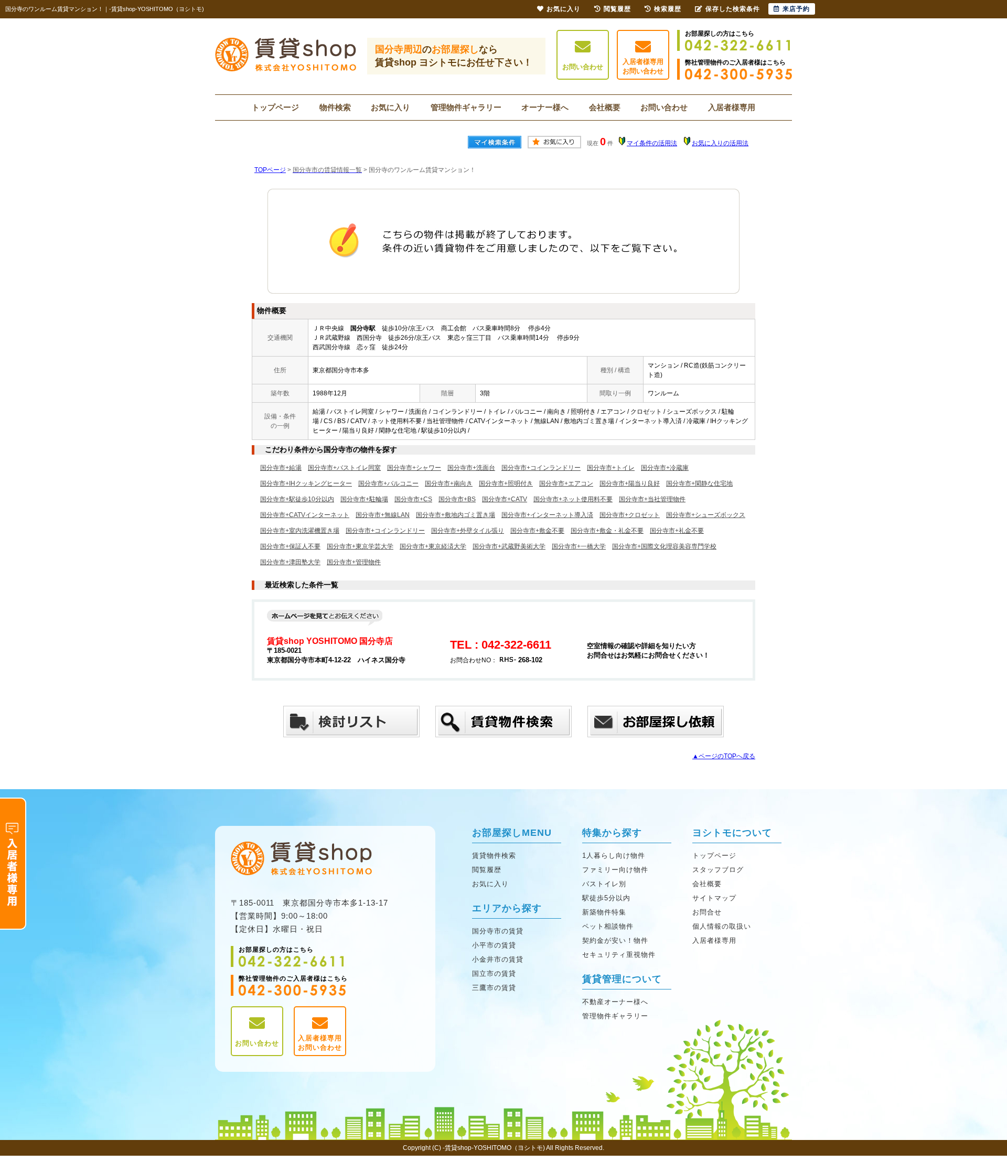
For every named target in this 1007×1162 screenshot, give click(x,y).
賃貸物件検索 (494, 855)
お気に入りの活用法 (720, 143)
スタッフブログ (718, 870)
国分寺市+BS (457, 499)
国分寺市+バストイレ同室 (344, 467)
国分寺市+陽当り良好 (629, 483)
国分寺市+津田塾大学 (290, 562)
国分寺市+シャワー (414, 467)
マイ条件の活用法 (652, 143)
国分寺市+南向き (449, 483)
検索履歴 (667, 9)
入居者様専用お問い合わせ (643, 66)
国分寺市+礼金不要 (677, 530)
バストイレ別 (604, 884)
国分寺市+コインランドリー (541, 467)
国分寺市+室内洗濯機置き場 (299, 530)
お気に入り (390, 107)
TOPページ (270, 170)
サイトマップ (714, 898)
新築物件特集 (604, 912)
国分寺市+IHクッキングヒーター (306, 483)
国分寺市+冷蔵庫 (665, 467)
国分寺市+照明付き (506, 483)
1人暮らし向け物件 (613, 855)
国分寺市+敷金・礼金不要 (607, 530)
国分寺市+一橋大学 (579, 546)
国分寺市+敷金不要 (537, 530)
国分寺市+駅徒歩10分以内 (297, 499)
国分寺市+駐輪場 (364, 499)
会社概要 (604, 107)
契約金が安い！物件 (615, 940)
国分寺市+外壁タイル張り (467, 530)
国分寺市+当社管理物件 (652, 499)
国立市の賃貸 (494, 973)
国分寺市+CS (413, 499)
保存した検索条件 (732, 9)
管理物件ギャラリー (466, 107)
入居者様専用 (731, 107)
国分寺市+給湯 (281, 467)
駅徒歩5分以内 (606, 898)
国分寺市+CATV (504, 499)
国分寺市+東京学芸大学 (360, 546)
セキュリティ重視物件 (619, 955)
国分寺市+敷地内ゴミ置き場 (455, 515)
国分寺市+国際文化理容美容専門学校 (664, 546)
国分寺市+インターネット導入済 (547, 515)
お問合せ (707, 912)
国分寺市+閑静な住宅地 (699, 483)
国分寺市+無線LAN (383, 515)
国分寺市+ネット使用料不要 (573, 499)
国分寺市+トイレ (611, 467)
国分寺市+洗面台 (471, 467)
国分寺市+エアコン (566, 483)
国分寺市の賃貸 (497, 931)
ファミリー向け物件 (615, 870)
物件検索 (335, 107)
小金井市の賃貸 (497, 959)
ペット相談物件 (608, 926)
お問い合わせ (582, 67)
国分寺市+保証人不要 (290, 546)
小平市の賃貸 (494, 945)
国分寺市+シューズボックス (705, 515)
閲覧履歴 (486, 870)
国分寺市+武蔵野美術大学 (509, 546)
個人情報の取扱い (721, 926)
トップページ (275, 107)
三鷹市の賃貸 (494, 988)
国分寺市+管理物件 (354, 562)
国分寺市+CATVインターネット (304, 515)
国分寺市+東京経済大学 (433, 546)
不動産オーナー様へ (615, 1002)
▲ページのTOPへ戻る (723, 756)
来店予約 (796, 9)
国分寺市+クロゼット (629, 515)
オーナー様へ (545, 107)
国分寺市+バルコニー (388, 483)
